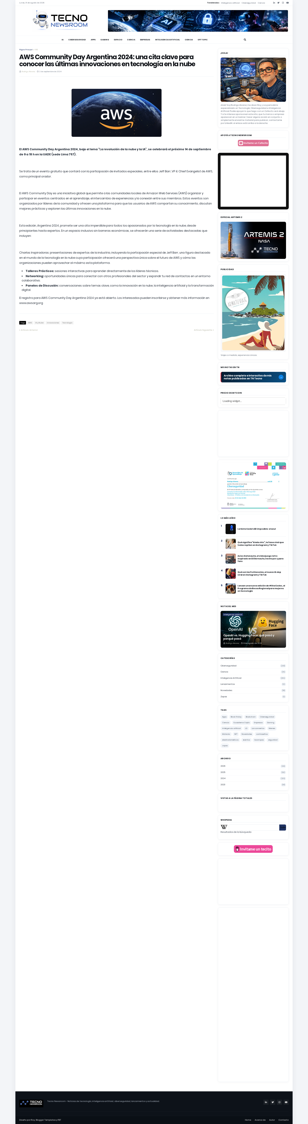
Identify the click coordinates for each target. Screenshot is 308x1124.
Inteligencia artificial (230, 3)
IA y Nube (39, 322)
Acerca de (260, 1119)
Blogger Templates (46, 1119)
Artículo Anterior (29, 330)
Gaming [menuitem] (104, 39)
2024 (253, 778)
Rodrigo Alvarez (28, 71)
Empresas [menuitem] (145, 39)
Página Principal (26, 49)
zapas (253, 696)
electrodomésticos (230, 740)
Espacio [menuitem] (118, 39)
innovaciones (53, 322)
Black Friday (236, 717)
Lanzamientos (253, 684)
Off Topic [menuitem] (203, 39)
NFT (235, 734)
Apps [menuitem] (93, 39)
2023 (253, 784)
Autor (272, 1119)
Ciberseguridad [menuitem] (77, 39)
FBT (59, 1119)
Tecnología (67, 322)
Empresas (258, 722)
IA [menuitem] (63, 39)
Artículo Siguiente (203, 330)
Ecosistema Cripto (242, 722)
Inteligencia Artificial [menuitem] (167, 39)
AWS (36, 49)
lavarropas (259, 740)
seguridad (273, 740)
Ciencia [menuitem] (131, 39)
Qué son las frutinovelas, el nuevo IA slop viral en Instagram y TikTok (259, 573)
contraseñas (262, 734)
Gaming (270, 722)
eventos (246, 740)
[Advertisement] (253, 433)
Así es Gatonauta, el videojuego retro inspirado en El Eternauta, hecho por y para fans (260, 558)
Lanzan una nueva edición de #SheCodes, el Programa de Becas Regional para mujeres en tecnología (261, 588)
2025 (253, 772)
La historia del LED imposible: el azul (257, 529)
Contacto (283, 1119)
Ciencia (261, 3)
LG (246, 728)
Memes (272, 728)
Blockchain (251, 717)
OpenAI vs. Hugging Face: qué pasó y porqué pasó (248, 637)
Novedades (253, 690)
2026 (253, 766)
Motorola (226, 734)
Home (248, 1119)
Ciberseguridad (249, 3)
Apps (224, 717)
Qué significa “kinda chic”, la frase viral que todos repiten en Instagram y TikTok (261, 543)
